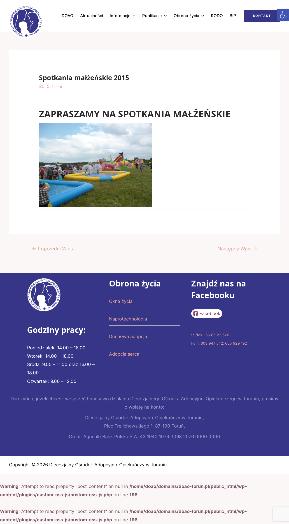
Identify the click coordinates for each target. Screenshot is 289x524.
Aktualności (91, 15)
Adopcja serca (124, 354)
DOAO (67, 15)
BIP (233, 15)
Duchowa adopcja (128, 336)
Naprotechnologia (128, 319)
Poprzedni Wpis (52, 249)
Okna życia (121, 301)
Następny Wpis (237, 249)
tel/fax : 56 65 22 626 (210, 335)
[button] (283, 15)
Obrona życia (186, 15)
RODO (217, 15)
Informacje (120, 15)
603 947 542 (212, 343)
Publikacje (152, 15)
